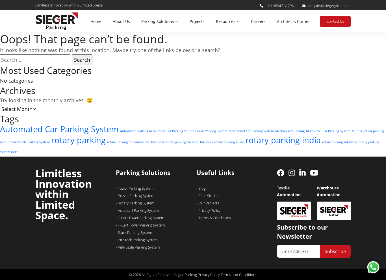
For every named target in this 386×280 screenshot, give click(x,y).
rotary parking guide (229, 142)
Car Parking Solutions (182, 131)
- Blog (201, 188)
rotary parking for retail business (189, 142)
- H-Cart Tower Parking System (140, 225)
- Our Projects (207, 203)
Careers (258, 21)
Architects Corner (293, 21)
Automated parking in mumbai (142, 131)
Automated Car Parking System (59, 129)
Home (95, 21)
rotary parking (78, 140)
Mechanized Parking (290, 131)
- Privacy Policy (208, 210)
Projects (197, 21)
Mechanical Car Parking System (251, 131)
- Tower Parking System (134, 188)
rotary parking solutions (339, 142)
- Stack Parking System (134, 232)
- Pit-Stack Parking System (136, 239)
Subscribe (335, 251)
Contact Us (335, 21)
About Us (121, 21)
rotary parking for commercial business (135, 142)
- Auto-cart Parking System (137, 210)
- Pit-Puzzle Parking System (138, 247)
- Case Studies (207, 195)
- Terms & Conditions (213, 217)
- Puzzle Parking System (135, 195)
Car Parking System (213, 131)
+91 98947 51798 (280, 5)
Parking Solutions (157, 21)
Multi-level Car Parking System (328, 131)
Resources (225, 21)
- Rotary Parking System (135, 203)
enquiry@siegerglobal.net (329, 5)
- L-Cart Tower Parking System (140, 217)
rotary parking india (283, 140)
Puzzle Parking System (33, 142)
